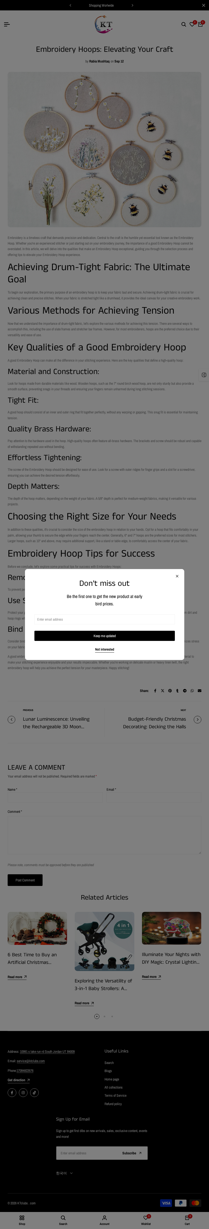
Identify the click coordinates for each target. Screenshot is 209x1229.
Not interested (104, 649)
